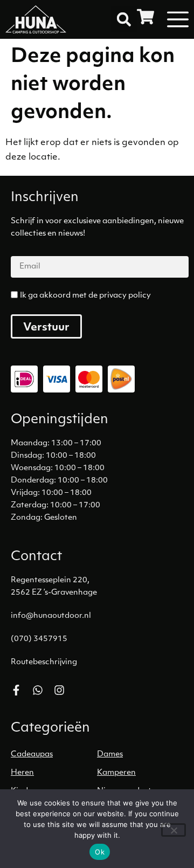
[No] (173, 830)
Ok (100, 852)
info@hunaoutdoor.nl (51, 616)
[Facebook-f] (16, 690)
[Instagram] (59, 690)
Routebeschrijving (44, 662)
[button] (124, 19)
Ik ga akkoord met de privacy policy (85, 296)
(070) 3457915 (39, 639)
